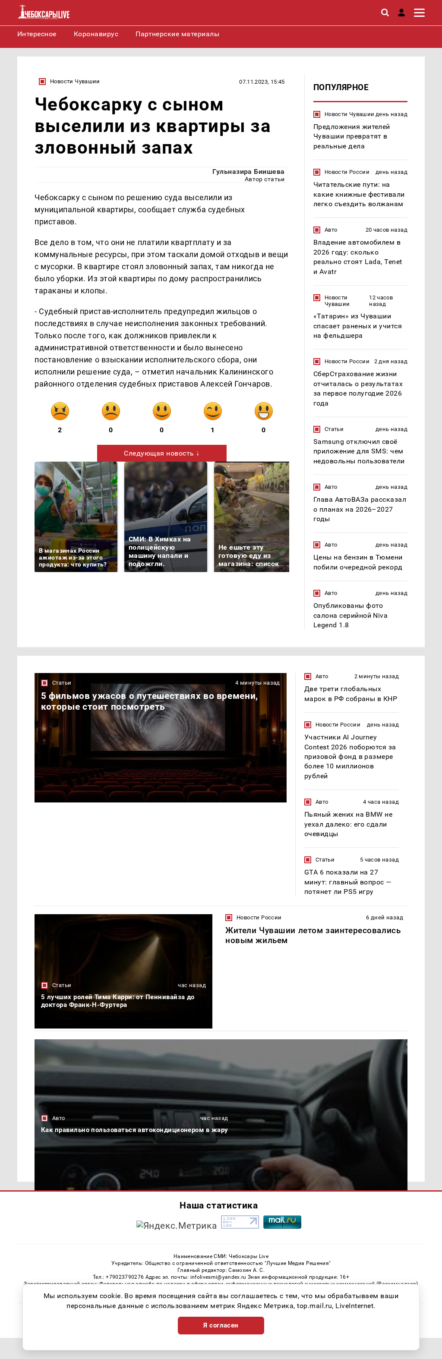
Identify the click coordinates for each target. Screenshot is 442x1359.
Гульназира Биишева (248, 171)
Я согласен (221, 1325)
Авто (331, 229)
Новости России (347, 172)
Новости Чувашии (75, 81)
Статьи (334, 429)
